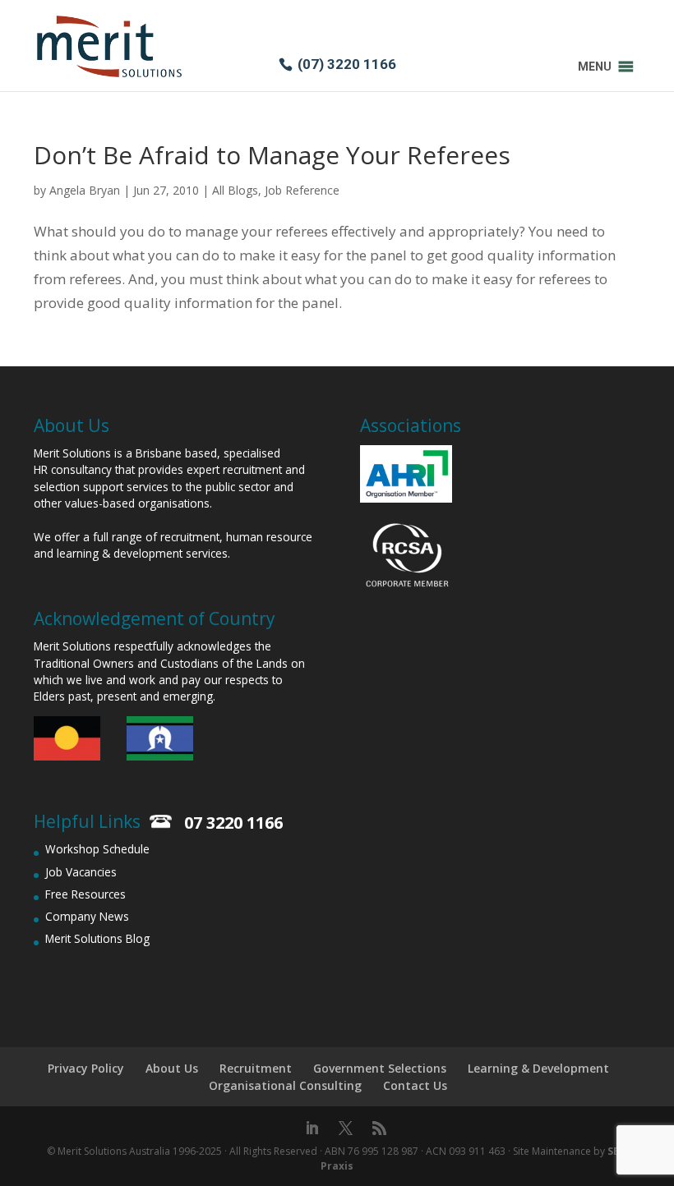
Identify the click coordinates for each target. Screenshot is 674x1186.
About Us (171, 1068)
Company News (87, 916)
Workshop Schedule (97, 849)
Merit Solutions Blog (97, 938)
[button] (595, 66)
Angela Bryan (84, 190)
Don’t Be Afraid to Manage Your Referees (272, 155)
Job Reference (302, 190)
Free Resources (85, 894)
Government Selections (379, 1068)
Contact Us (415, 1085)
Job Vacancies (81, 872)
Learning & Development (538, 1068)
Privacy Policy (86, 1068)
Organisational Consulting (285, 1085)
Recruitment (255, 1068)
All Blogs (235, 190)
